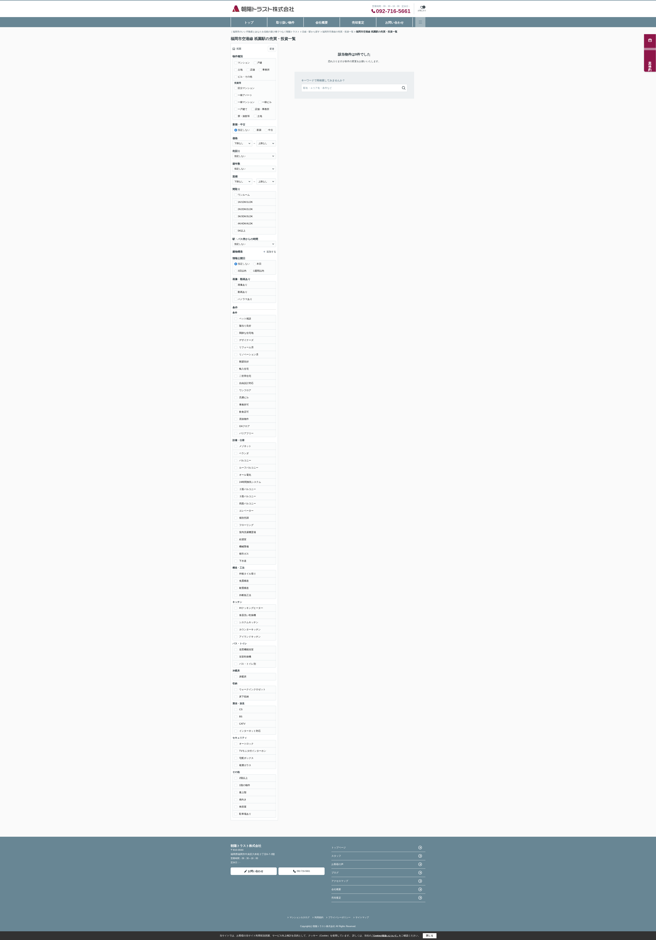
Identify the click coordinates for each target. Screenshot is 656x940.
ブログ (335, 872)
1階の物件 (244, 785)
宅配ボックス (246, 758)
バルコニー (245, 460)
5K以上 (241, 230)
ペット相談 (245, 318)
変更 (272, 48)
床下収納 (244, 696)
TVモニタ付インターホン (252, 750)
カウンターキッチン (250, 629)
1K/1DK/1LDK (245, 202)
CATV (242, 723)
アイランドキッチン (250, 636)
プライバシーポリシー (339, 917)
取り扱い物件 (285, 22)
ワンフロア (245, 390)
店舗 (252, 69)
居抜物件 (244, 419)
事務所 (266, 69)
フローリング (246, 525)
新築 (259, 130)
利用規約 (319, 917)
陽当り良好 (245, 325)
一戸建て (242, 109)
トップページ (338, 847)
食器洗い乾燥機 (247, 615)
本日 (259, 263)
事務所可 (244, 404)
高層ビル (244, 397)
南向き (242, 799)
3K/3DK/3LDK (245, 216)
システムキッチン (248, 622)
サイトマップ (362, 917)
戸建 (259, 62)
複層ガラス (245, 765)
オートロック (246, 743)
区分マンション (246, 88)
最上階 (242, 792)
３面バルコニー (247, 496)
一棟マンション (246, 102)
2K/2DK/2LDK (245, 209)
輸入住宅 (244, 368)
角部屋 (242, 806)
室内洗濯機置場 (247, 532)
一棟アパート (245, 95)
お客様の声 (337, 864)
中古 (270, 130)
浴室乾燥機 (245, 656)
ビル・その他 (245, 76)
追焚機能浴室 (246, 649)
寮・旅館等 (244, 116)
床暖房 (242, 676)
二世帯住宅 (245, 376)
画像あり (242, 284)
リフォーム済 (246, 347)
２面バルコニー (247, 489)
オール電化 (245, 474)
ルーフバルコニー (248, 467)
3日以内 (242, 270)
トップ (249, 22)
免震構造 (244, 580)
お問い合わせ (394, 22)
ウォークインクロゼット (252, 689)
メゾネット (245, 446)
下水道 (242, 560)
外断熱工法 (245, 595)
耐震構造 (244, 588)
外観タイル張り (247, 573)
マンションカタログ (300, 917)
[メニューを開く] (420, 22)
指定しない (244, 130)
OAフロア (244, 426)
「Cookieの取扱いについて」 (385, 936)
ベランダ (244, 453)
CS (240, 709)
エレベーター (246, 510)
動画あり (242, 292)
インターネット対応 (250, 730)
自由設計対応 (246, 383)
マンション (244, 62)
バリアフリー (246, 433)
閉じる (429, 935)
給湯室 (242, 539)
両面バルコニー (247, 503)
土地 (240, 69)
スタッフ (336, 855)
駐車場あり (245, 813)
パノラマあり (245, 299)
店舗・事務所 (262, 109)
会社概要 (322, 22)
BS (240, 716)
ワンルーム (244, 194)
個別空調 (244, 517)
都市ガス (244, 553)
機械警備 (244, 546)
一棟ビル (267, 102)
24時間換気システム (250, 482)
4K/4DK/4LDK (245, 223)
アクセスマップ (339, 881)
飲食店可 (244, 411)
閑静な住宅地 (246, 333)
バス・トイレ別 (247, 663)
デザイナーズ (246, 340)
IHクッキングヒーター (251, 608)
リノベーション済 (248, 354)
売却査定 (358, 22)
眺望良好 (244, 361)
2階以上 (243, 778)
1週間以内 (258, 270)
